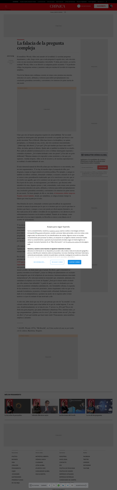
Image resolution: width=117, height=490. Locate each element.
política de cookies (73, 242)
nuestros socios (54, 231)
